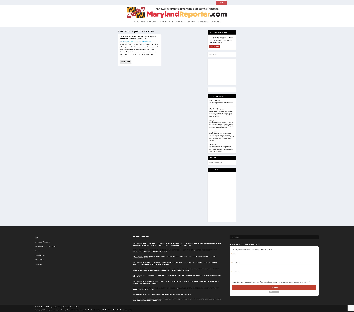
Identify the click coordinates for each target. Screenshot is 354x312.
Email (234, 254)
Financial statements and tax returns (45, 246)
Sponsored (215, 22)
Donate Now (214, 46)
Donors (37, 251)
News (143, 22)
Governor (151, 22)
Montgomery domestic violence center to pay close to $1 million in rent (138, 38)
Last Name (236, 272)
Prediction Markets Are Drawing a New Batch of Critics (221, 103)
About (136, 22)
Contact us (38, 264)
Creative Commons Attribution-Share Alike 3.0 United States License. (110, 310)
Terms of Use (74, 307)
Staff (36, 237)
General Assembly (165, 22)
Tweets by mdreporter (215, 163)
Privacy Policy (39, 260)
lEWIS (211, 100)
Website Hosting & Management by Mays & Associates (52, 307)
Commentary (180, 22)
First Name (236, 263)
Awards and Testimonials (42, 242)
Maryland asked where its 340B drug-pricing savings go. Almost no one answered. (162, 294)
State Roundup (203, 22)
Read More (125, 62)
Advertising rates (40, 255)
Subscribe (274, 287)
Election (191, 22)
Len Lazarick (124, 41)
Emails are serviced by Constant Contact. (298, 282)
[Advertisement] (223, 72)
